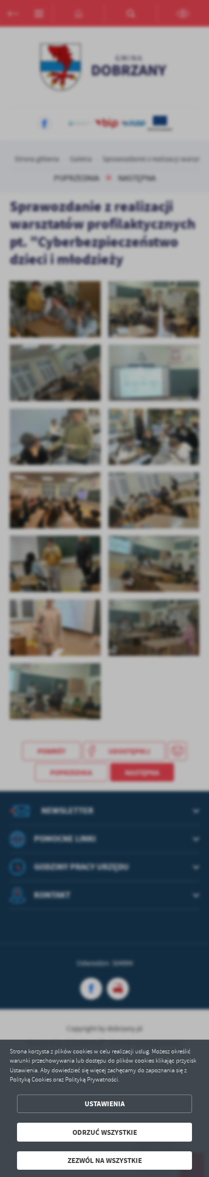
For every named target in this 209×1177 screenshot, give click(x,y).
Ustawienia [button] (105, 1103)
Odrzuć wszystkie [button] (104, 1132)
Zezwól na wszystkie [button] (105, 1160)
